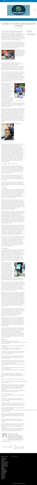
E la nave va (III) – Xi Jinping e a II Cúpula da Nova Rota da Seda (19, 447)
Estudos (7, 441)
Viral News (19, 483)
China (3, 460)
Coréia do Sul (4, 464)
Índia (3, 478)
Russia (3, 474)
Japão (10, 441)
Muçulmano (4, 471)
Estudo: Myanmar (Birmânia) (7, 446)
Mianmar (3, 469)
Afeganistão (4, 458)
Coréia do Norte (5, 462)
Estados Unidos (4, 465)
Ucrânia (3, 476)
